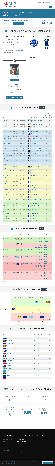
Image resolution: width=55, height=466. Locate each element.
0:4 (31, 249)
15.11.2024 (5, 244)
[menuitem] (31, 297)
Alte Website (38, 2)
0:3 (31, 238)
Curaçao (8, 375)
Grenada (8, 345)
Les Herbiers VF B (35, 213)
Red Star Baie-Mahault (36, 124)
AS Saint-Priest (34, 131)
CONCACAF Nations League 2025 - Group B (38, 240)
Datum (5, 235)
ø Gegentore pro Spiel (44, 409)
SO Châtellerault (35, 205)
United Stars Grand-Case (37, 148)
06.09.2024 (5, 272)
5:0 (31, 244)
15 (34, 338)
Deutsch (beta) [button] (47, 2)
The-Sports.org (19, 50)
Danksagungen (20, 445)
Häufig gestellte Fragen (21, 441)
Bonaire (8, 350)
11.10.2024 (5, 256)
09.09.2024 (5, 263)
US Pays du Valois (35, 146)
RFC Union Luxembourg (36, 138)
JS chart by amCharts (46, 319)
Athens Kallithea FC (35, 203)
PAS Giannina (34, 218)
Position (21, 117)
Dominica (8, 353)
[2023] (43, 23)
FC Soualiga (34, 133)
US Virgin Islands (10, 358)
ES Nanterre (34, 173)
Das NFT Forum (20, 443)
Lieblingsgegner (8, 23)
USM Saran (33, 141)
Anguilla (8, 338)
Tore (27, 396)
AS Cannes (33, 153)
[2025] (51, 23)
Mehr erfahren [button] (11, 463)
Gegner (5, 334)
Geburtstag (16, 117)
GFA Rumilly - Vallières (36, 199)
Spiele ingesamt (10, 396)
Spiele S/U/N (10, 407)
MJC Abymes (34, 194)
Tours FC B (33, 178)
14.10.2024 (5, 249)
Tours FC (33, 170)
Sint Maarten (9, 365)
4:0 (31, 263)
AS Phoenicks (34, 216)
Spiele (20, 20)
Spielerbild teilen (20, 448)
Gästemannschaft (24, 235)
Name (4, 117)
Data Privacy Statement (21, 452)
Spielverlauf (28, 20)
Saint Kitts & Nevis (10, 340)
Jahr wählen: (44, 20)
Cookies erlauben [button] (47, 462)
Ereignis (37, 235)
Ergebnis (32, 235)
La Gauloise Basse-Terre (37, 150)
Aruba (7, 370)
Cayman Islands (9, 343)
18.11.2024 (5, 238)
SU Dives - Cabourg (35, 220)
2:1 (31, 256)
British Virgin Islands (10, 348)
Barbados (8, 355)
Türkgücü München (35, 166)
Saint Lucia (8, 368)
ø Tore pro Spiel (27, 409)
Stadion (46, 235)
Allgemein (7, 20)
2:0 (31, 272)
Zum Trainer (15, 97)
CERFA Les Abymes (35, 155)
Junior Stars (34, 129)
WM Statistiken (19, 23)
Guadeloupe (9, 360)
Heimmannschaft (14, 235)
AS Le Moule (34, 126)
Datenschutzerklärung (21, 450)
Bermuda (8, 363)
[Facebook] (47, 7)
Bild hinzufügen (15, 80)
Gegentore (44, 396)
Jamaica (8, 373)
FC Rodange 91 (34, 175)
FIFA (51, 235)
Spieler (14, 20)
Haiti (7, 378)
